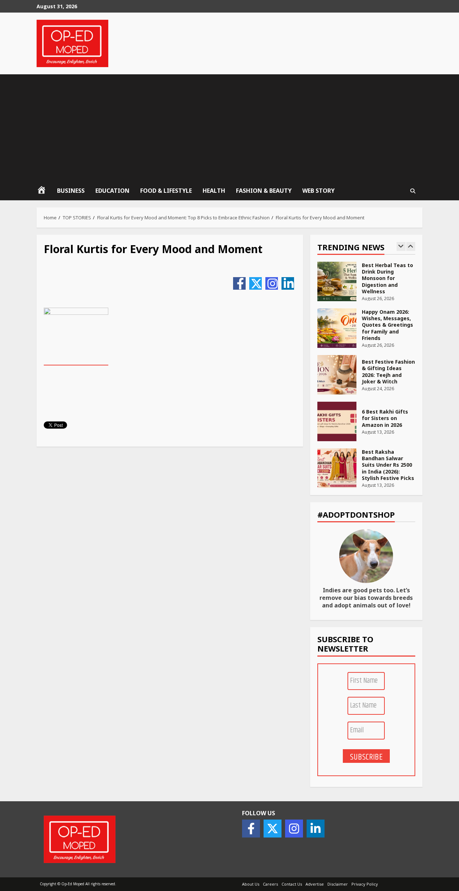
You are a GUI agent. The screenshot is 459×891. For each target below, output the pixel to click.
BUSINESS (71, 191)
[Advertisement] (229, 128)
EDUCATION (112, 191)
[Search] (413, 191)
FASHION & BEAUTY (264, 191)
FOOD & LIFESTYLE (166, 191)
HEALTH (214, 191)
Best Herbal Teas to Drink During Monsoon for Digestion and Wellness (336, 281)
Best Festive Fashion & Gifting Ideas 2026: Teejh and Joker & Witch (336, 375)
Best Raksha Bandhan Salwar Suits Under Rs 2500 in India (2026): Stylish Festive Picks (336, 468)
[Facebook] (239, 283)
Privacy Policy (364, 884)
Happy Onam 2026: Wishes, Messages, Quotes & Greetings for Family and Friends (336, 328)
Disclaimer (337, 884)
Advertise (315, 884)
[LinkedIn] (287, 283)
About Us (250, 884)
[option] (366, 285)
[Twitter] (255, 283)
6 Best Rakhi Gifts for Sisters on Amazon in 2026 (336, 421)
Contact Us (291, 884)
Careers (270, 884)
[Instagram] (271, 283)
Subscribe (366, 757)
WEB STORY (318, 191)
